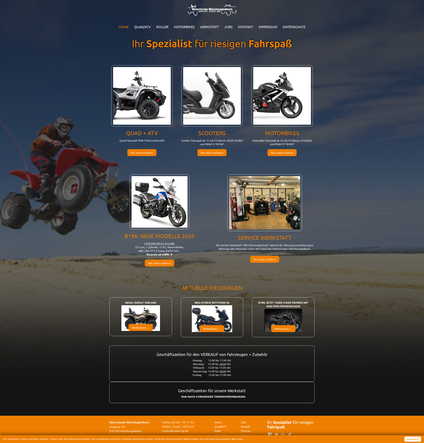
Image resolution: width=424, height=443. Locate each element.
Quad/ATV (142, 27)
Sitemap (246, 430)
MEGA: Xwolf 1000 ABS (140, 302)
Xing (289, 434)
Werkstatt (209, 27)
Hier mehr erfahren (159, 263)
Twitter (276, 434)
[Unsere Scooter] (212, 95)
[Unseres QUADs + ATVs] (142, 95)
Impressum (268, 27)
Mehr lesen (237, 439)
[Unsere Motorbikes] (282, 95)
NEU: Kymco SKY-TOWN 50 (212, 302)
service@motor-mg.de (175, 430)
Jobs (228, 27)
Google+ (283, 434)
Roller (162, 27)
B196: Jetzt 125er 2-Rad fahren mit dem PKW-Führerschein (283, 304)
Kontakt (245, 27)
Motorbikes (184, 27)
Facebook (269, 434)
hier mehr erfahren (142, 152)
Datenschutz (294, 27)
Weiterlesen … (142, 328)
